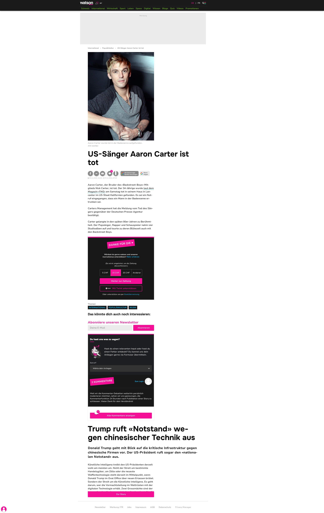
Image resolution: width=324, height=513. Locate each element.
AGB (152, 507)
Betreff (93, 363)
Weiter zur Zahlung (121, 281)
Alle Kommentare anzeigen (121, 415)
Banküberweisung (131, 294)
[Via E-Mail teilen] (102, 173)
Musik (133, 307)
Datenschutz (165, 507)
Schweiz (85, 8)
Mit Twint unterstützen (124, 288)
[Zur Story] (143, 461)
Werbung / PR (116, 507)
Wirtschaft (112, 8)
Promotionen (192, 8)
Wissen (156, 8)
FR (199, 3)
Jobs (129, 507)
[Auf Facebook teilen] (90, 173)
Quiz (172, 8)
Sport (122, 8)
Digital (147, 8)
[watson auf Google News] (145, 173)
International (98, 8)
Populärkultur (108, 48)
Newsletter (100, 507)
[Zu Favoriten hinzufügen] (115, 173)
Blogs (165, 8)
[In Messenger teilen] (96, 173)
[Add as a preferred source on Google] (129, 173)
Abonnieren (144, 327)
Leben (130, 8)
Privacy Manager (183, 507)
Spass (139, 8)
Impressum (140, 507)
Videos (180, 8)
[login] (4, 509)
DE (192, 3)
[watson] (86, 3)
